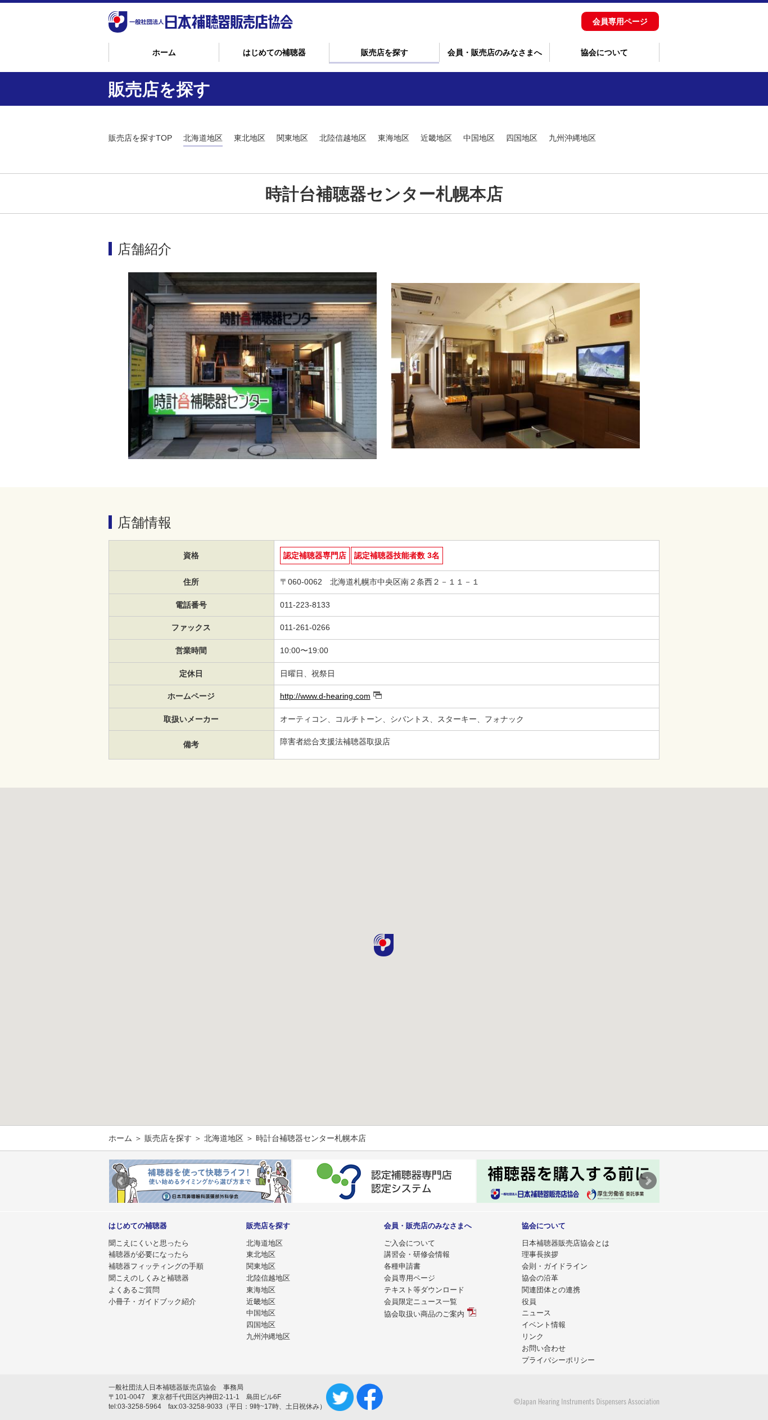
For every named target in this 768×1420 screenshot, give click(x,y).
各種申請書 (402, 1266)
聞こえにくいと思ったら (149, 1243)
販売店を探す (384, 52)
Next (648, 1181)
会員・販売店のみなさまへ (495, 52)
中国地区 (479, 138)
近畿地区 (436, 138)
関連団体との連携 (551, 1289)
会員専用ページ (620, 21)
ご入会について (409, 1243)
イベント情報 (544, 1324)
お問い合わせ (544, 1348)
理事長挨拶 (540, 1254)
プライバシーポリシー (558, 1360)
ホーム (164, 52)
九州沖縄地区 (572, 138)
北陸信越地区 (343, 138)
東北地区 (249, 138)
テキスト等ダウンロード (424, 1289)
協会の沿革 (540, 1278)
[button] (384, 945)
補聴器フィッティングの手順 (156, 1266)
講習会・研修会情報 (417, 1254)
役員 (529, 1301)
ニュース (536, 1312)
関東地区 (292, 138)
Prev (121, 1181)
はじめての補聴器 (274, 52)
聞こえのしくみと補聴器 (149, 1278)
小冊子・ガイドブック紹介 (152, 1301)
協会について (604, 52)
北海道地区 (203, 138)
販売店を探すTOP (140, 138)
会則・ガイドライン (555, 1266)
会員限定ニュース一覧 (420, 1301)
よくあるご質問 (134, 1289)
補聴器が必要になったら (149, 1254)
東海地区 (393, 138)
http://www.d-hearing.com (325, 696)
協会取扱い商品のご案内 (424, 1314)
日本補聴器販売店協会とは (565, 1243)
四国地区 (521, 138)
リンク (533, 1336)
